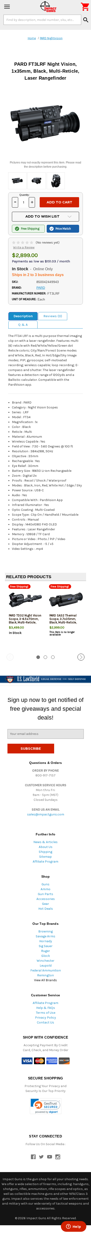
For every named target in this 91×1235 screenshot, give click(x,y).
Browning (45, 931)
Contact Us (45, 1022)
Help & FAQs (45, 1008)
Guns (45, 884)
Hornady (45, 941)
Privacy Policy (45, 1018)
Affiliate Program (45, 862)
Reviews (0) (52, 316)
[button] (45, 1106)
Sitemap (45, 857)
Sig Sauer (45, 946)
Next (80, 657)
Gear (45, 904)
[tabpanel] (25, 617)
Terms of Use (45, 1013)
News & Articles (45, 842)
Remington (45, 975)
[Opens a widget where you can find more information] (73, 1227)
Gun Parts (45, 894)
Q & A (23, 325)
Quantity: (24, 194)
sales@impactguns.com (45, 814)
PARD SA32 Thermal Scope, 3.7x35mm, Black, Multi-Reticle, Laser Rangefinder (63, 621)
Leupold (46, 966)
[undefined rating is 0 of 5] (23, 242)
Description (23, 316)
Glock (45, 956)
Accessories (45, 899)
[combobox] (42, 20)
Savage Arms (45, 936)
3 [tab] (53, 657)
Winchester (45, 961)
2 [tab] (45, 657)
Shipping (45, 852)
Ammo (45, 889)
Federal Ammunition (45, 970)
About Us (45, 847)
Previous (10, 657)
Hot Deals (45, 909)
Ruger (45, 951)
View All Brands (45, 980)
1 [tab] (38, 657)
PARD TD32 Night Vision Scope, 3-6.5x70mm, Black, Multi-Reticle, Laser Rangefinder (25, 621)
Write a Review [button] (24, 247)
